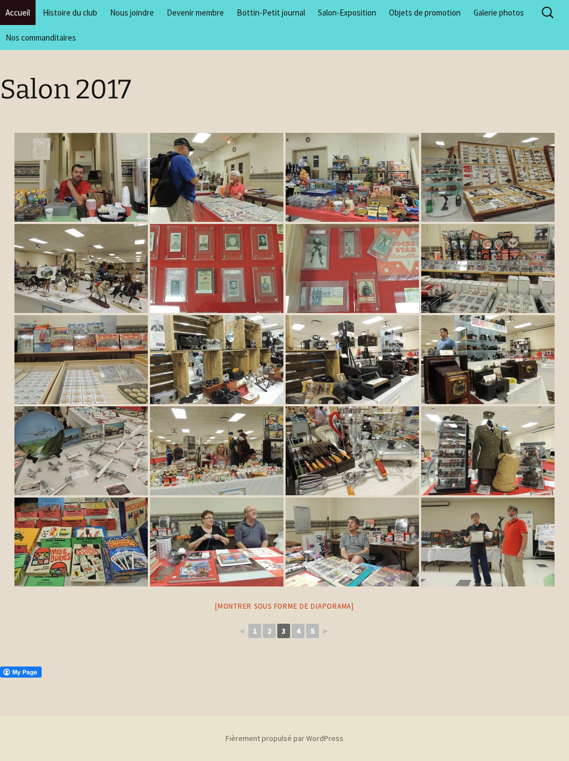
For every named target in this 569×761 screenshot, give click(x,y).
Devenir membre (195, 12)
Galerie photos (498, 12)
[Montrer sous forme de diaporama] (284, 606)
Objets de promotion (425, 12)
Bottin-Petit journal (271, 12)
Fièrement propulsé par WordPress (284, 738)
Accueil (18, 12)
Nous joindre (132, 12)
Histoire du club (70, 12)
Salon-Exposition (347, 12)
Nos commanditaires (41, 37)
